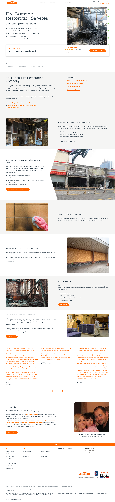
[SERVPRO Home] (12, 2)
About (59, 2)
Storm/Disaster (9, 458)
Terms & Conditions (45, 451)
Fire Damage (9, 454)
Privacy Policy (44, 454)
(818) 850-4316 (104, 3)
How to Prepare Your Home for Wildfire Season (22, 103)
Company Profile (27, 451)
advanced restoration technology (32, 422)
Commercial (51, 2)
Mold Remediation (10, 456)
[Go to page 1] (56, 391)
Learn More (63, 304)
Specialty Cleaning (10, 465)
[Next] (62, 391)
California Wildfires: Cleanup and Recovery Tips (22, 105)
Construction (9, 461)
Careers (25, 454)
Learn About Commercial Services (17, 189)
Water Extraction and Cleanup (77, 80)
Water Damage (10, 451)
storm (36, 414)
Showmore (9, 110)
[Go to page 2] (57, 391)
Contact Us (67, 3)
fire (27, 414)
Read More (11, 432)
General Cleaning (10, 468)
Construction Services (74, 87)
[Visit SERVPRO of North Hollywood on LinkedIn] (56, 444)
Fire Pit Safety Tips (13, 107)
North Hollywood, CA (11, 66)
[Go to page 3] (59, 391)
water (31, 414)
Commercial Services (73, 90)
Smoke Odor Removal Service (76, 83)
